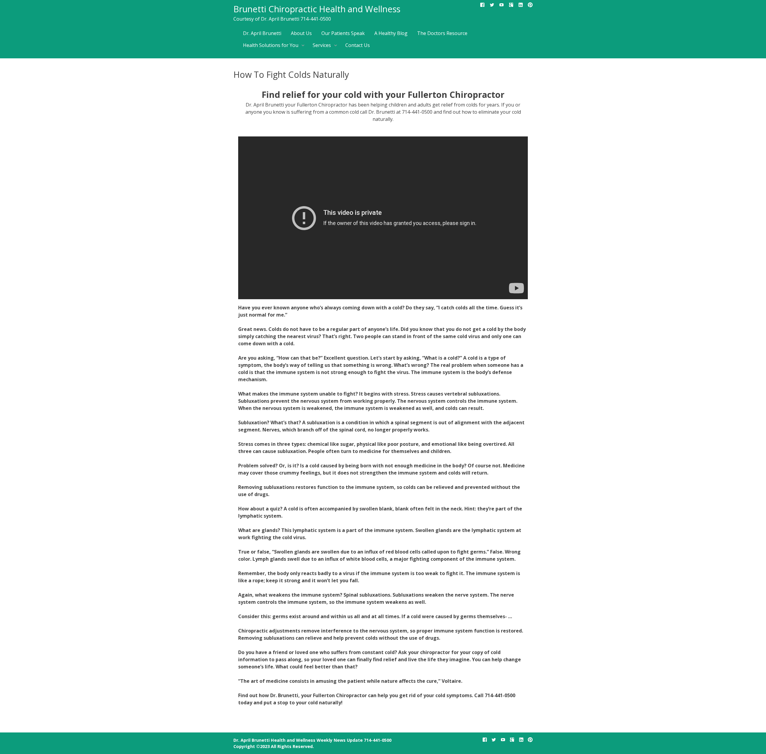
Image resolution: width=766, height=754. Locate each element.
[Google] (511, 6)
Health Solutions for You (270, 45)
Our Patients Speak (343, 33)
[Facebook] (482, 6)
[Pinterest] (530, 6)
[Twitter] (492, 6)
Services (322, 45)
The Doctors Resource (442, 33)
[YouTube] (501, 6)
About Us (301, 33)
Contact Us (357, 45)
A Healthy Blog (391, 33)
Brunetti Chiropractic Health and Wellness (316, 9)
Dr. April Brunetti (262, 33)
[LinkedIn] (520, 6)
